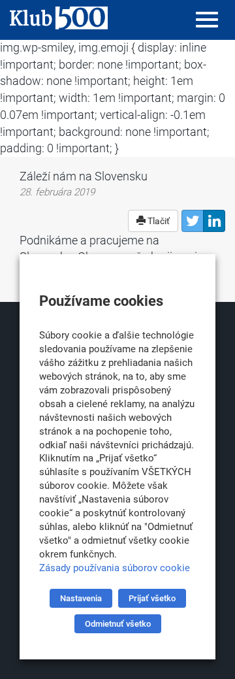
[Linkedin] (214, 221)
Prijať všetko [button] (152, 598)
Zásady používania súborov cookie (114, 568)
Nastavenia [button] (81, 598)
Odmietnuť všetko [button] (118, 624)
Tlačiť (158, 221)
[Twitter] (192, 221)
